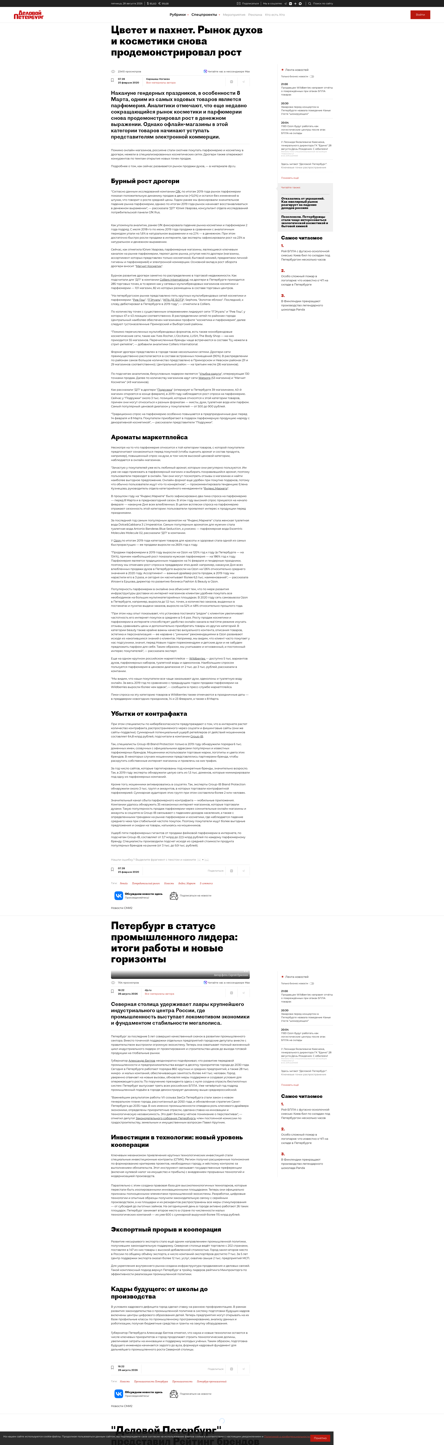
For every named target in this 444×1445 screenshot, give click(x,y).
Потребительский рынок (146, 883)
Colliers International (174, 279)
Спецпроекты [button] (204, 14)
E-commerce (206, 883)
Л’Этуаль (154, 299)
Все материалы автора (161, 82)
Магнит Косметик (148, 266)
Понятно (320, 1438)
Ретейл (124, 883)
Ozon (118, 540)
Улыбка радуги (210, 373)
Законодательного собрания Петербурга (165, 1118)
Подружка (164, 389)
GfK (178, 191)
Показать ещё (290, 177)
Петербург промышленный (212, 1381)
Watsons (204, 378)
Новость (169, 883)
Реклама (255, 15)
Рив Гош (139, 299)
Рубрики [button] (178, 14)
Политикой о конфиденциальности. (287, 1436)
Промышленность (182, 1381)
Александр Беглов (142, 1060)
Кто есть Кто (275, 15)
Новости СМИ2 (121, 908)
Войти (420, 14)
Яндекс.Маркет (186, 883)
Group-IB (196, 736)
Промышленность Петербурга (151, 1381)
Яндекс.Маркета (215, 488)
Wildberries (197, 658)
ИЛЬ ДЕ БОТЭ (173, 299)
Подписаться (250, 3)
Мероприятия (234, 15)
